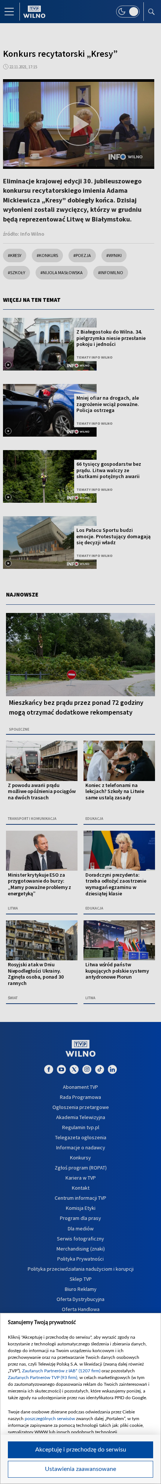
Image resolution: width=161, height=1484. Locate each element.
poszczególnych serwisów (50, 1418)
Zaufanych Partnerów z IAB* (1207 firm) (61, 1371)
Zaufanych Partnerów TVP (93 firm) (42, 1377)
